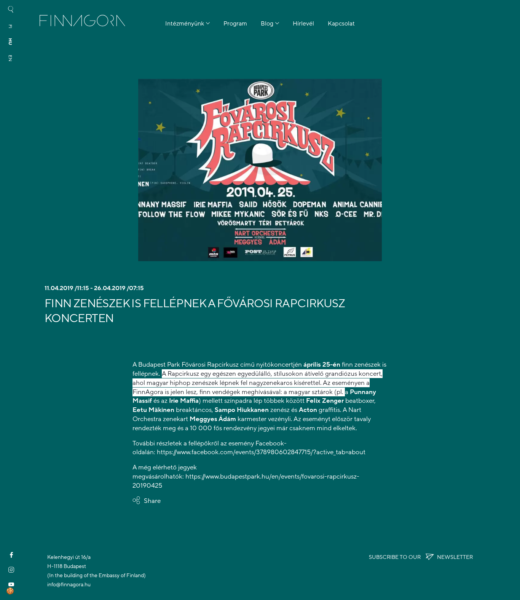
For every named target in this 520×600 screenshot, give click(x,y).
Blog (267, 23)
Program (235, 23)
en (10, 58)
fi (10, 26)
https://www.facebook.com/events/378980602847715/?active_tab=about (261, 452)
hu (10, 41)
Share (152, 500)
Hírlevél (303, 23)
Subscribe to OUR (421, 557)
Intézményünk (184, 23)
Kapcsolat (341, 23)
